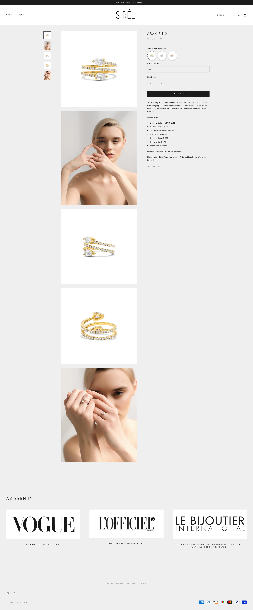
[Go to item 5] (47, 75)
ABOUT (20, 15)
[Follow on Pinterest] (14, 593)
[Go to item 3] (47, 55)
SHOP (9, 15)
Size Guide (151, 77)
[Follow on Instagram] (7, 593)
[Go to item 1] (47, 35)
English (221, 15)
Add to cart (178, 93)
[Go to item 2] (47, 45)
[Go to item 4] (47, 65)
